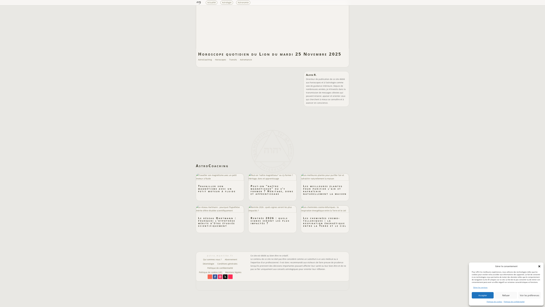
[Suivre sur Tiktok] (230, 276)
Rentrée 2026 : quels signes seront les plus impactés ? (270, 220)
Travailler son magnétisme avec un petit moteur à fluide (217, 188)
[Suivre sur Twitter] (225, 276)
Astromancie (246, 60)
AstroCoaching (205, 60)
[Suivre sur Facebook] (215, 276)
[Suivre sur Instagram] (220, 276)
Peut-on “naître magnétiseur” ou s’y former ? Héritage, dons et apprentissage (272, 189)
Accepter (482, 295)
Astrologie (226, 2)
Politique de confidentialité (514, 301)
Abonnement (231, 260)
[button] (539, 266)
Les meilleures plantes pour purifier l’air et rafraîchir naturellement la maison (325, 189)
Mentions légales (233, 272)
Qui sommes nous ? (212, 260)
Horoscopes (220, 60)
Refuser (506, 295)
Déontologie (208, 264)
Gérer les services (480, 287)
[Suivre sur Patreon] (210, 276)
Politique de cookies (494, 301)
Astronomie (243, 2)
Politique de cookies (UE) (210, 272)
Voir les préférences (529, 295)
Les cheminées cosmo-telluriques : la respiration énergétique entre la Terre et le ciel (324, 221)
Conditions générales (227, 264)
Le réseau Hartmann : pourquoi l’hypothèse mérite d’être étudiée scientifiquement (217, 221)
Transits (233, 60)
